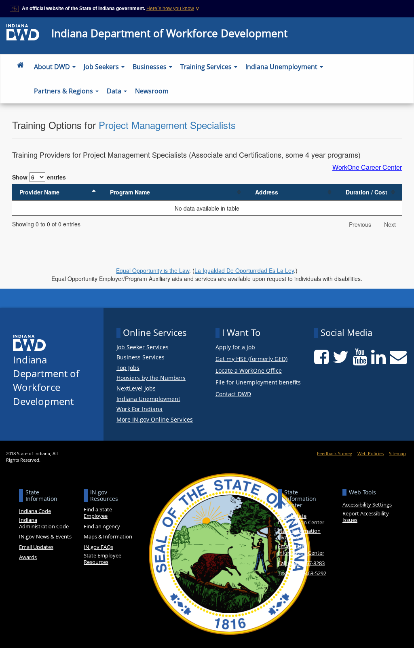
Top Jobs (127, 368)
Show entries (39, 177)
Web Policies (370, 453)
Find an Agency (102, 526)
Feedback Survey (334, 453)
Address (266, 192)
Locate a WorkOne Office (248, 370)
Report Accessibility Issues (365, 516)
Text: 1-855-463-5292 (302, 573)
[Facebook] (321, 356)
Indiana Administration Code (44, 523)
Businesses (150, 66)
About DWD (53, 66)
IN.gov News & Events (45, 536)
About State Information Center (301, 519)
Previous (360, 224)
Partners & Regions (64, 91)
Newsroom (152, 91)
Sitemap (397, 453)
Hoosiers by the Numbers (151, 378)
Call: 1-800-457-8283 (301, 563)
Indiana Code (35, 511)
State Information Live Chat (299, 534)
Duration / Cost (366, 192)
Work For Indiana (139, 409)
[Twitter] (341, 356)
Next (390, 224)
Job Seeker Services (142, 347)
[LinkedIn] (378, 356)
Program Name (130, 192)
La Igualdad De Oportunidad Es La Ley (244, 270)
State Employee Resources (102, 558)
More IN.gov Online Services (154, 419)
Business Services (140, 357)
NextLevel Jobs (136, 388)
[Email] (398, 356)
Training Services (206, 66)
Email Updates (36, 547)
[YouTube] (360, 356)
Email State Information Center (301, 549)
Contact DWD (233, 394)
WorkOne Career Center (367, 167)
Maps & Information (108, 536)
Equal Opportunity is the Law (152, 270)
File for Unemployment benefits (258, 382)
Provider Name (39, 192)
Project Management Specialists (167, 125)
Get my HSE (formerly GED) (251, 359)
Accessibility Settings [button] (367, 504)
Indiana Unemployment (282, 66)
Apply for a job (235, 347)
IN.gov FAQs (98, 547)
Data (115, 91)
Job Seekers (102, 66)
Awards (28, 557)
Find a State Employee (98, 512)
